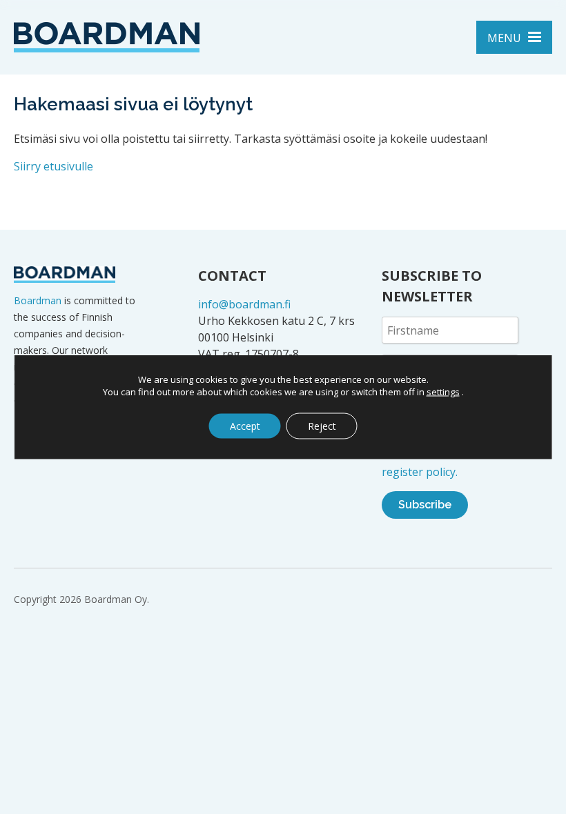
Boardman (37, 300)
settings (443, 392)
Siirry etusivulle (53, 166)
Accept (245, 426)
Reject (322, 426)
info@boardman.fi (244, 304)
